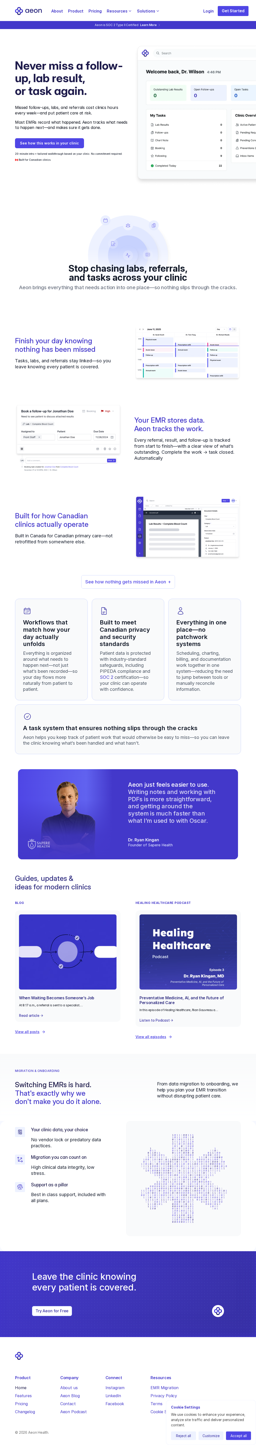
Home (20, 1387)
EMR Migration (164, 1387)
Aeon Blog (70, 1395)
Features (23, 1395)
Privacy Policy (163, 1395)
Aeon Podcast (73, 1411)
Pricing (95, 11)
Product (76, 11)
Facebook (115, 1403)
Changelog (25, 1411)
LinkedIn (113, 1395)
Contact (68, 1403)
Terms (156, 1403)
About (57, 11)
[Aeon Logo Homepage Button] (28, 11)
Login (208, 11)
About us (69, 1387)
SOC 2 (106, 677)
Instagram (115, 1387)
